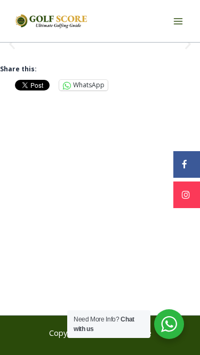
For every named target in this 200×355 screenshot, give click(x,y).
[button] (12, 44)
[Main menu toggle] (178, 21)
